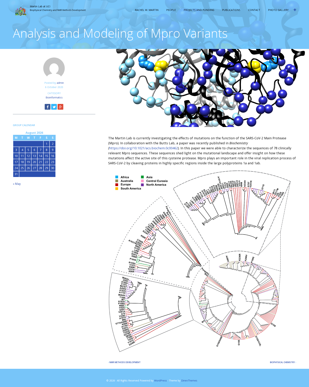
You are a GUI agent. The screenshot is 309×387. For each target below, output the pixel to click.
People (171, 10)
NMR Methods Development (125, 362)
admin (60, 82)
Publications (231, 10)
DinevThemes (189, 380)
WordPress (160, 380)
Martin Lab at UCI (40, 6)
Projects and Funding (199, 10)
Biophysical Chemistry (282, 362)
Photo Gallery (278, 10)
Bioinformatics (54, 97)
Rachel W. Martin (146, 10)
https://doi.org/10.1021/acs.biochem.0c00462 (143, 148)
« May (17, 184)
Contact (254, 10)
